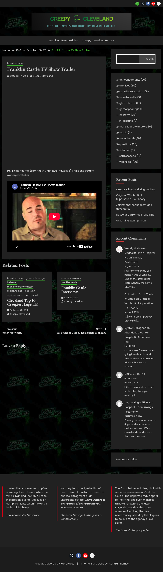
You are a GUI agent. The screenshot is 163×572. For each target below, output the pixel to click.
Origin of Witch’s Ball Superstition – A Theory (130, 197)
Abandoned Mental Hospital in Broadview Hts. (137, 337)
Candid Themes (119, 563)
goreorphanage (35, 278)
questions (125, 144)
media (123, 132)
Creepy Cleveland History (98, 40)
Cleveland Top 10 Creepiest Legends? (23, 303)
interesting (126, 121)
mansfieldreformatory (20, 286)
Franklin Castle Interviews (73, 290)
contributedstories (131, 91)
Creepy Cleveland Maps (159, 4)
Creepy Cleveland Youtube (153, 4)
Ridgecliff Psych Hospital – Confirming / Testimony (139, 257)
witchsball (32, 295)
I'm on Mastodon (126, 459)
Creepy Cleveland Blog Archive (135, 189)
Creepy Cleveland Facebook (148, 4)
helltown (12, 282)
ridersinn (30, 290)
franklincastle (15, 63)
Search (150, 59)
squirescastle (15, 295)
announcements (71, 278)
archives (124, 85)
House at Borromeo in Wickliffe (135, 215)
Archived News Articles (63, 40)
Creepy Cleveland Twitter (143, 4)
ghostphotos (127, 103)
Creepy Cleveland (43, 76)
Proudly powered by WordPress (55, 563)
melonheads (14, 290)
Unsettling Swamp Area (131, 220)
